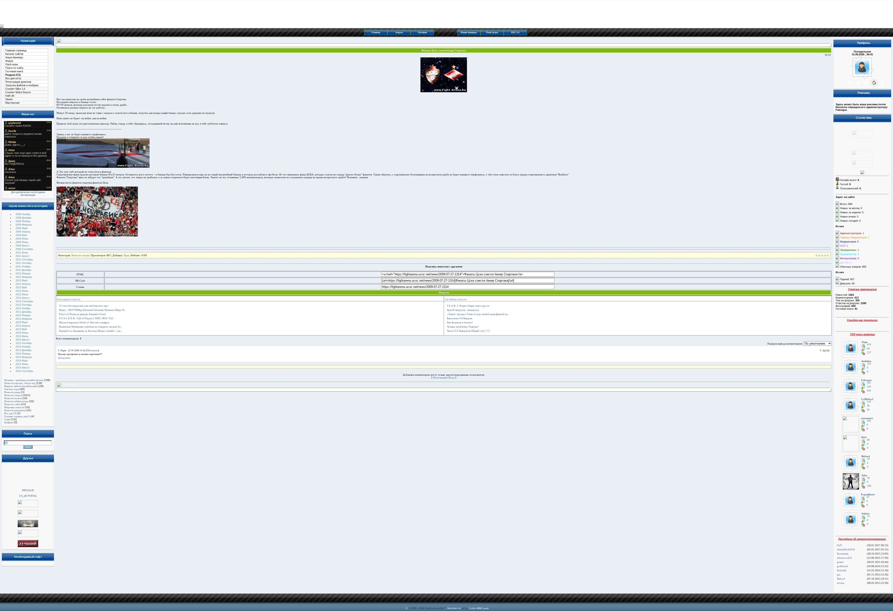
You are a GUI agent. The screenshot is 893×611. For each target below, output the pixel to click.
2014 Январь (23, 353)
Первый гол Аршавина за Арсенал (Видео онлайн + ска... (91, 330)
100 (869, 421)
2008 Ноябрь (23, 214)
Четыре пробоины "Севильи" (463, 326)
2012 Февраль (24, 277)
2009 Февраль (24, 224)
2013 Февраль (24, 318)
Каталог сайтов (14, 54)
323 (869, 363)
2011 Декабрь (23, 270)
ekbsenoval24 (844, 557)
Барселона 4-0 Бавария (459, 318)
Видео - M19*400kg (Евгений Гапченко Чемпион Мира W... (92, 310)
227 (869, 352)
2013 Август (23, 339)
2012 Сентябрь (24, 301)
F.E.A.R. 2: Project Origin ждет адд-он (468, 305)
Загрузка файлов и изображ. (22, 85)
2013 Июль (22, 336)
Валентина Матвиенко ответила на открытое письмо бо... (91, 326)
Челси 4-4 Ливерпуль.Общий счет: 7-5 (468, 330)
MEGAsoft (28, 490)
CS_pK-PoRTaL (28, 495)
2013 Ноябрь (23, 346)
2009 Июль (22, 242)
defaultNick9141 (846, 549)
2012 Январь (23, 273)
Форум (399, 32)
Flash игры (492, 32)
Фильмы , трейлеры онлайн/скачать (23, 380)
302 (869, 382)
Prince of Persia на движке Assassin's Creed (82, 314)
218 (869, 386)
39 (868, 459)
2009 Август (23, 245)
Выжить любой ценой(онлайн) (21, 386)
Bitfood (841, 578)
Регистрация (440, 377)
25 (867, 497)
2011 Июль (22, 252)
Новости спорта (13, 395)
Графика (8, 422)
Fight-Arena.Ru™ (435, 608)
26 (868, 478)
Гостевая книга (14, 71)
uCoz (465, 608)
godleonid (842, 566)
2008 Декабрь (24, 217)
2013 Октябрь (24, 343)
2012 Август (23, 297)
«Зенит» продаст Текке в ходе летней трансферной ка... (478, 314)
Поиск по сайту (14, 67)
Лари (126, 255)
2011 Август (23, 256)
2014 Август (23, 367)
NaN (839, 545)
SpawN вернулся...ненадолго (463, 310)
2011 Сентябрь (24, 259)
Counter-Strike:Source (18, 92)
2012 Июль (22, 294)
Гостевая (422, 32)
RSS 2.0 (515, 32)
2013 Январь (23, 315)
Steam (9, 99)
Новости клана (12, 392)
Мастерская (12, 102)
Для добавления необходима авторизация (28, 193)
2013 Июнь (22, 332)
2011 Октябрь (24, 263)
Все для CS (10, 413)
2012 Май (21, 287)
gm (838, 574)
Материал (92, 350)
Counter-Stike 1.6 (15, 88)
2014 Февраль (24, 357)
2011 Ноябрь (23, 266)
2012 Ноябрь (23, 308)
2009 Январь (23, 221)
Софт (7, 419)
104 (869, 390)
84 (868, 348)
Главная (375, 32)
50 (868, 409)
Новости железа (13, 398)
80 (868, 440)
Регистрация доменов (18, 81)
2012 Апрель (23, 284)
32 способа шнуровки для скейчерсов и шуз (83, 305)
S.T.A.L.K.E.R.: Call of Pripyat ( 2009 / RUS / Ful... (87, 318)
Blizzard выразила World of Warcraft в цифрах (84, 322)
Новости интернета (15, 410)
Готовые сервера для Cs (17, 416)
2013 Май (21, 329)
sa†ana (840, 582)
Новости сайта (12, 404)
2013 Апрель (23, 325)
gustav (840, 562)
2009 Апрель (23, 231)
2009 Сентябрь (24, 249)
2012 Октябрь (24, 304)
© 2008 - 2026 (416, 608)
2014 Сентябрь (24, 371)
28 (868, 405)
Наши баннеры (469, 32)
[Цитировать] (64, 358)
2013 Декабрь (24, 350)
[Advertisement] (28, 475)
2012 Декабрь (24, 311)
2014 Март (22, 360)
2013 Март (22, 322)
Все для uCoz (13, 78)
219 (869, 402)
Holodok (841, 570)
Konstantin (843, 553)
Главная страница (16, 50)
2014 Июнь (22, 364)
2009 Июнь (22, 238)
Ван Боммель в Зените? (460, 322)
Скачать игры (11, 389)
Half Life (9, 95)
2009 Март (22, 228)
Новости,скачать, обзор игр (19, 383)
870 (869, 344)
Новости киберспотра (16, 401)
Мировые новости (14, 407)
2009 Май (21, 235)
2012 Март (22, 280)
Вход (452, 377)
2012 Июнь (22, 290)
